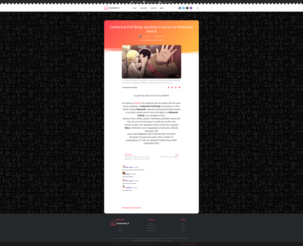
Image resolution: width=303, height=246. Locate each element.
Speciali (153, 8)
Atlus (140, 40)
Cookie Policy (192, 244)
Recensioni (143, 8)
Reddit (138, 103)
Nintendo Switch (159, 40)
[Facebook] (180, 8)
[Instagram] (187, 8)
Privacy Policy (184, 244)
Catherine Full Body (148, 40)
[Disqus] (151, 184)
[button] (197, 8)
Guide (161, 8)
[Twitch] (191, 8)
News (134, 8)
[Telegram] (183, 8)
